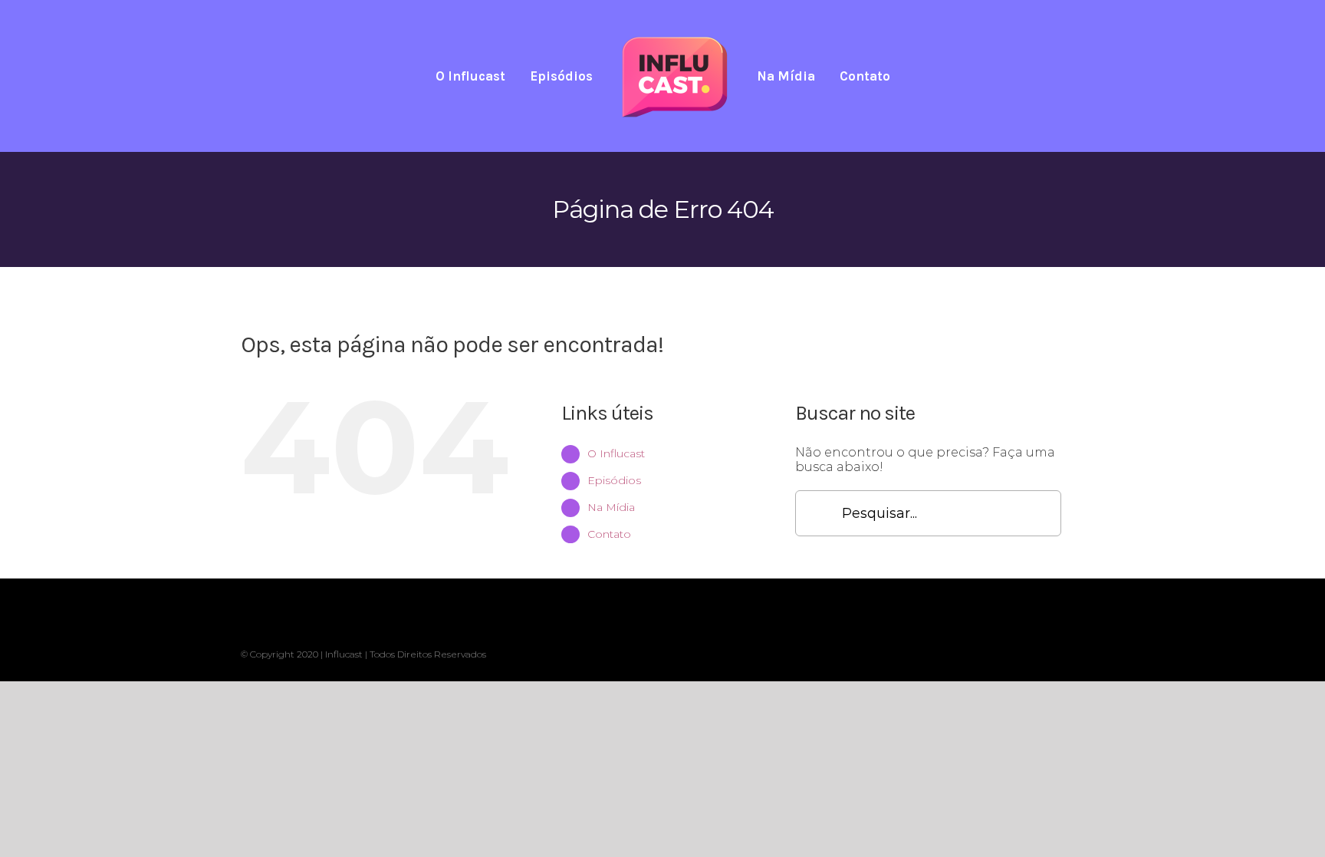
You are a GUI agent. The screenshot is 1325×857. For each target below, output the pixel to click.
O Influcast (616, 453)
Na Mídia (611, 507)
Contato (609, 534)
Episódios (614, 480)
